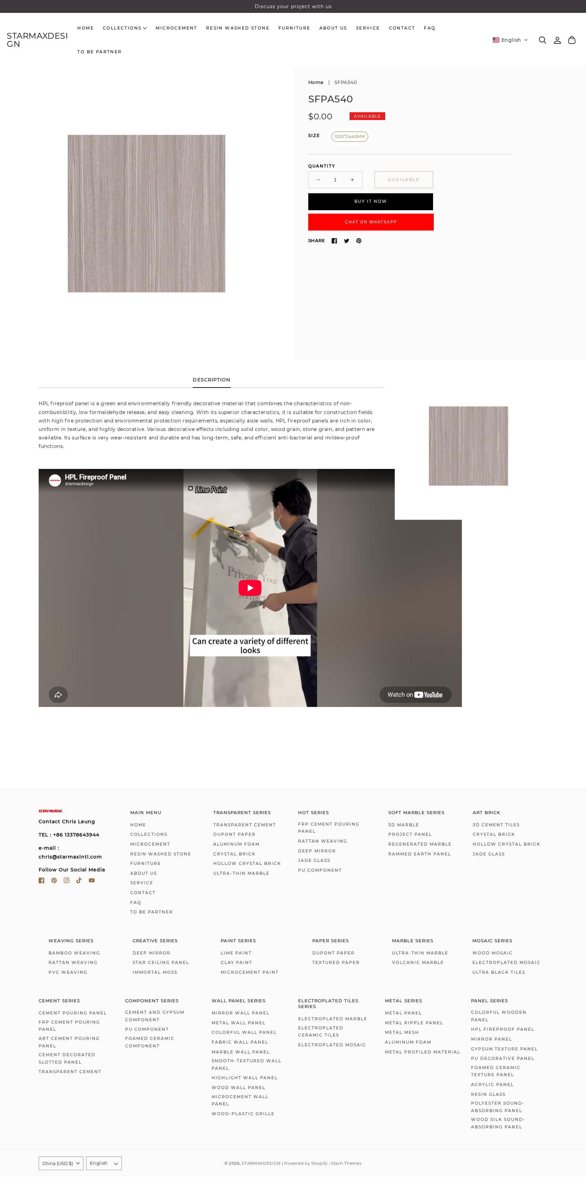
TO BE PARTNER (151, 911)
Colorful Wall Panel (244, 1032)
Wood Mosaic (492, 952)
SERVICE (141, 882)
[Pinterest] (359, 240)
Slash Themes (346, 1163)
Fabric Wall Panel (240, 1042)
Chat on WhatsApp (371, 222)
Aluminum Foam (236, 844)
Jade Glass (314, 860)
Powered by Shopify (306, 1163)
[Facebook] (334, 240)
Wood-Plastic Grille (243, 1113)
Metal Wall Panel (239, 1022)
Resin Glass (488, 1094)
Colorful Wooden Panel (499, 1016)
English (99, 1163)
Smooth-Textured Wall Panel (246, 1064)
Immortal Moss (155, 972)
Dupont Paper (234, 834)
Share (316, 240)
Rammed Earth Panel (419, 853)
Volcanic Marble (418, 962)
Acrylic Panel (492, 1084)
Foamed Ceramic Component (150, 1042)
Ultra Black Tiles (498, 972)
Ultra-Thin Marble (241, 873)
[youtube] (92, 881)
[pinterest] (54, 881)
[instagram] (67, 881)
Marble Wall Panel (241, 1051)
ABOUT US (143, 873)
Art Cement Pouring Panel (69, 1042)
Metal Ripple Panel (414, 1022)
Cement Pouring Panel (73, 1012)
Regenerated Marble (420, 844)
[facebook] (41, 881)
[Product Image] (146, 213)
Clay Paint (236, 962)
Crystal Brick (234, 853)
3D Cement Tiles (496, 824)
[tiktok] (79, 881)
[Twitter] (346, 240)
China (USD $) (57, 1163)
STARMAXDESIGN (261, 1163)
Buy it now (370, 201)
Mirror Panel (491, 1039)
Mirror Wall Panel (241, 1012)
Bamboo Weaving (74, 952)
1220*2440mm (349, 136)
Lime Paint (236, 952)
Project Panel (410, 834)
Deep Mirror (317, 850)
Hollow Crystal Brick (247, 863)
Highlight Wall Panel (245, 1077)
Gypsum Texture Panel (504, 1048)
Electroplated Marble (332, 1018)
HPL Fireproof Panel (502, 1029)
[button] (510, 40)
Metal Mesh (402, 1032)
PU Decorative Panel (502, 1058)
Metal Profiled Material (423, 1051)
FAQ (135, 902)
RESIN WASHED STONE (160, 853)
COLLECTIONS (149, 834)
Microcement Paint (250, 972)
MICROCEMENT (150, 844)
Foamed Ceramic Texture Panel (496, 1071)
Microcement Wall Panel (240, 1100)
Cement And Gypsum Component (154, 1016)
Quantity (321, 166)
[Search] (542, 40)
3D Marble (403, 824)
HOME (138, 824)
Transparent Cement (244, 824)
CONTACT (143, 892)
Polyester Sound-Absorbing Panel (498, 1107)
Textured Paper (336, 962)
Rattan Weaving (322, 841)
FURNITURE (145, 863)
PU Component (320, 870)
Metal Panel (403, 1012)
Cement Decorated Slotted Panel (67, 1058)
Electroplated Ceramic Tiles (321, 1031)
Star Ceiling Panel (161, 962)
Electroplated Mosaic (506, 962)
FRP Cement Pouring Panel (328, 828)
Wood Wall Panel (239, 1087)
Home (316, 82)
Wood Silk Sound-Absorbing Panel (498, 1123)
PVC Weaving (67, 972)
